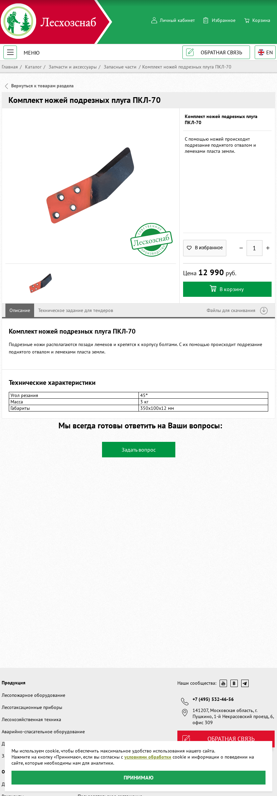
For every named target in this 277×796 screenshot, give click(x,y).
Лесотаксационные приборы (32, 707)
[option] (90, 186)
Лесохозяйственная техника (31, 719)
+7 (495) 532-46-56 (213, 699)
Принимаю (138, 777)
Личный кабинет (177, 20)
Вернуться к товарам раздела (42, 86)
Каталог (33, 67)
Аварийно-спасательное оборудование (43, 732)
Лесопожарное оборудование (33, 695)
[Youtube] (223, 683)
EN (269, 52)
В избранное (209, 247)
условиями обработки (147, 757)
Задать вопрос (139, 449)
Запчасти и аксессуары (72, 67)
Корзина (261, 20)
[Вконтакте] (234, 683)
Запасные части (119, 67)
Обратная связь (221, 52)
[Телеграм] (245, 683)
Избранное (223, 20)
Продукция (13, 683)
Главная (10, 67)
